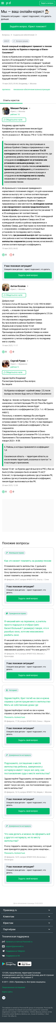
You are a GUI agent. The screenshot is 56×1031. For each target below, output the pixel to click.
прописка (6, 89)
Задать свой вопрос (28, 275)
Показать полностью (14, 717)
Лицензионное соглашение (13, 987)
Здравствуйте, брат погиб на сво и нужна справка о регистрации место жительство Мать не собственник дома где (27, 701)
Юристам (8, 923)
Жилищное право (16, 553)
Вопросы (6, 35)
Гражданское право (17, 613)
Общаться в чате (14, 119)
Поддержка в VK (13, 956)
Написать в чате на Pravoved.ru (19, 942)
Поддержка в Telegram (15, 951)
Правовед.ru (10, 910)
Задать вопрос (47, 3)
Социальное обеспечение (24, 35)
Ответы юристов (11, 100)
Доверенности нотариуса (20, 755)
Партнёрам (9, 929)
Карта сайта (7, 992)
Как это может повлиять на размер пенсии (27, 560)
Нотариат (13, 690)
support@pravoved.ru (15, 946)
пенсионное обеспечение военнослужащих (31, 89)
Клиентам (8, 916)
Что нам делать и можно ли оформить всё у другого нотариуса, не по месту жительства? (27, 837)
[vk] (3, 997)
